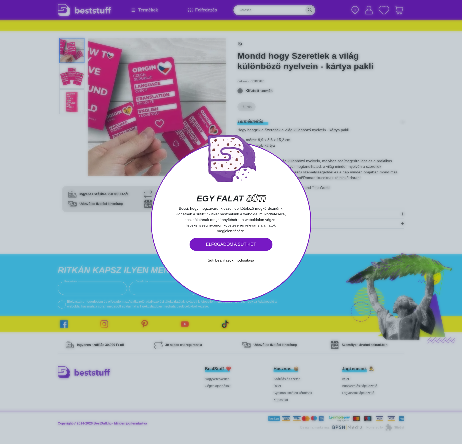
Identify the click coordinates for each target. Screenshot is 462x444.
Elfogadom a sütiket (231, 244)
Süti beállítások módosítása (231, 260)
